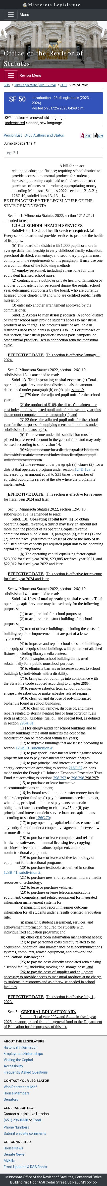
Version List (13, 135)
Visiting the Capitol (18, 1060)
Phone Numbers (16, 1127)
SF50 (63, 85)
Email (37, 1120)
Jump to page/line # (20, 143)
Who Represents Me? (20, 1087)
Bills (7, 85)
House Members (17, 1093)
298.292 (59, 778)
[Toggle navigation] (11, 15)
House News (13, 1148)
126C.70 (43, 818)
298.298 (77, 778)
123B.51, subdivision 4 (34, 748)
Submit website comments (25, 1133)
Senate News (14, 1154)
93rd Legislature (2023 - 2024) (35, 85)
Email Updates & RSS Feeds (25, 1167)
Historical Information (21, 1047)
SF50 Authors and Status (44, 135)
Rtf (100, 136)
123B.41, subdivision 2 (22, 872)
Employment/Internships (23, 1054)
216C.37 (75, 768)
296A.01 (27, 723)
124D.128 (83, 469)
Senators (11, 1099)
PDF (87, 136)
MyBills (9, 1161)
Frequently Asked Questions (26, 1072)
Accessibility (13, 1066)
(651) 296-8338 (16, 1120)
